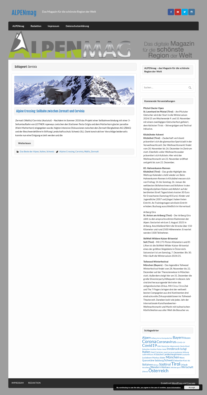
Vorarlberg (146, 367)
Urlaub (184, 364)
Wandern (155, 367)
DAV (159, 346)
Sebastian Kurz (180, 360)
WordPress (177, 383)
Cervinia (79, 151)
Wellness (165, 367)
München (172, 357)
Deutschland (184, 346)
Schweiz (50, 151)
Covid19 (149, 345)
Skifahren (147, 364)
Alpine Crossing (66, 151)
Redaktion (36, 26)
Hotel (164, 349)
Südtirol (165, 364)
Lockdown (147, 357)
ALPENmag (24, 13)
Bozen (187, 337)
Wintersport (176, 367)
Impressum (53, 26)
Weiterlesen (24, 143)
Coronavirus (166, 341)
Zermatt (95, 151)
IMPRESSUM (18, 383)
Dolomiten (146, 349)
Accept (192, 387)
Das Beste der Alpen (29, 151)
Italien (43, 151)
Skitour (156, 365)
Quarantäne (148, 360)
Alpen (146, 338)
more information (174, 387)
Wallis (87, 151)
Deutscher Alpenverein (170, 346)
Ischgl (183, 348)
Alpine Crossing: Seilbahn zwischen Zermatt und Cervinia (50, 111)
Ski (189, 360)
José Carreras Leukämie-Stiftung (176, 352)
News (182, 357)
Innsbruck (173, 348)
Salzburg (159, 360)
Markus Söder (158, 357)
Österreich (159, 370)
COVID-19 (180, 342)
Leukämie (186, 354)
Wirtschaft (187, 367)
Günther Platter (156, 349)
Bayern (178, 337)
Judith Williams (148, 354)
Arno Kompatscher (164, 338)
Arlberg (154, 338)
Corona (149, 341)
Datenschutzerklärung (77, 26)
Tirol (175, 363)
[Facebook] (171, 12)
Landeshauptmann (173, 354)
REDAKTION (34, 383)
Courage (191, 383)
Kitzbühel (158, 354)
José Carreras (157, 352)
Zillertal (145, 372)
